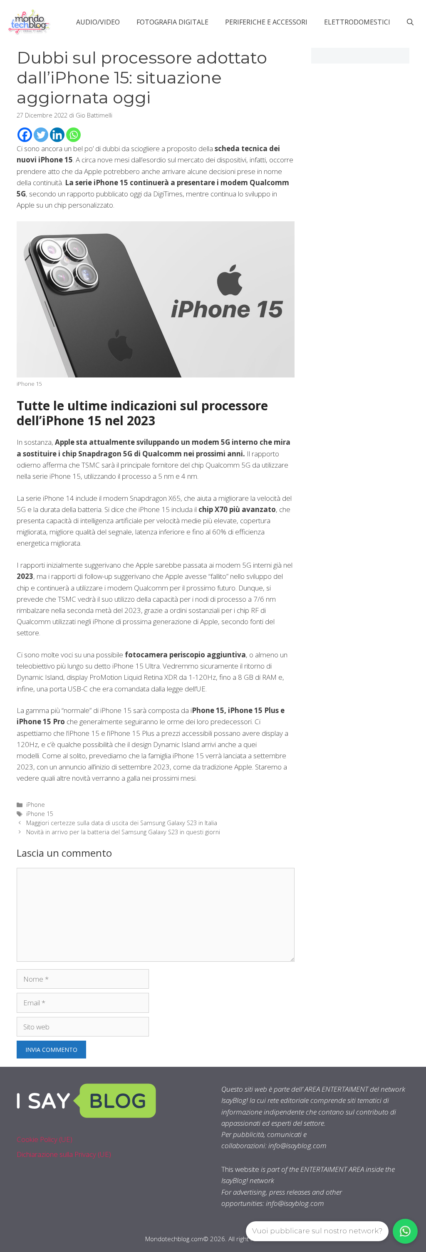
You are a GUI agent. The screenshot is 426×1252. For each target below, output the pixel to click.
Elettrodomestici (357, 22)
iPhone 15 (39, 814)
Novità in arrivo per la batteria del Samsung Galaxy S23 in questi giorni (123, 832)
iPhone (35, 805)
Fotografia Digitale (172, 22)
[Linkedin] (57, 134)
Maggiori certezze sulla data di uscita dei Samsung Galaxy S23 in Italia (121, 823)
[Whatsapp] (73, 134)
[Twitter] (41, 134)
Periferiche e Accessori (266, 22)
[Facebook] (24, 134)
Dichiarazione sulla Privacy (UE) (64, 1154)
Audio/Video (98, 22)
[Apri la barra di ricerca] (410, 22)
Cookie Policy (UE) (44, 1139)
